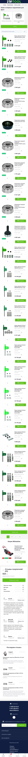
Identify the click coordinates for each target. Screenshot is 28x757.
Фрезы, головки (17, 4)
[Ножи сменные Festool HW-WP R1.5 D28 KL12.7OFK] (7, 371)
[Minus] (4, 51)
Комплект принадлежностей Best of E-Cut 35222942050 (13, 674)
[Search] (4, 1)
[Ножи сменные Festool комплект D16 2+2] (7, 456)
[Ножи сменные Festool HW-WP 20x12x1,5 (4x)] (7, 41)
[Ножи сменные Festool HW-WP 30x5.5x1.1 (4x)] (7, 311)
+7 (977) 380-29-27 (14, 708)
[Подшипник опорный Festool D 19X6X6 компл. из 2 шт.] (7, 168)
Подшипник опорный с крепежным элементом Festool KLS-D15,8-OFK (20, 227)
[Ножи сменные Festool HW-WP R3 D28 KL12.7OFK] (7, 415)
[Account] (26, 1)
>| (19, 536)
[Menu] (1, 1)
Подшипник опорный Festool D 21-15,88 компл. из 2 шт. (20, 185)
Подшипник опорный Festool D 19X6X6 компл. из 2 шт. (20, 164)
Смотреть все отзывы (14, 580)
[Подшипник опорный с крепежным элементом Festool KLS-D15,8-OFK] (7, 231)
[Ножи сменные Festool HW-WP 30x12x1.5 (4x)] (7, 61)
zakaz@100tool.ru (14, 710)
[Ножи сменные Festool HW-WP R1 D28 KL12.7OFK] (7, 350)
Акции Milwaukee (14, 541)
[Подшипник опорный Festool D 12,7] (7, 82)
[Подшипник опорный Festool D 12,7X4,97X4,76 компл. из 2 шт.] (7, 103)
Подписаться (21, 725)
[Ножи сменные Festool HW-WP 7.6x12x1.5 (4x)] (7, 330)
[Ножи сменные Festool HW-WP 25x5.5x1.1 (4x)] (7, 291)
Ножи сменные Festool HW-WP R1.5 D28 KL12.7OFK (20, 368)
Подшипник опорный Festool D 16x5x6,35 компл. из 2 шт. (20, 511)
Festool (4, 4)
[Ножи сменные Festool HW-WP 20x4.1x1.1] (7, 271)
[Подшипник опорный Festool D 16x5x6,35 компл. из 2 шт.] (7, 515)
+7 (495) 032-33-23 (14, 706)
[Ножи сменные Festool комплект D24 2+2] (7, 495)
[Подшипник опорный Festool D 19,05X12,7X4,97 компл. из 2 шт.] (7, 146)
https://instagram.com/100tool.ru (14, 717)
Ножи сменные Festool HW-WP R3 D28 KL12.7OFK (20, 411)
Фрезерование (10, 4)
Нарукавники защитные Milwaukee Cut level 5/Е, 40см (13, 658)
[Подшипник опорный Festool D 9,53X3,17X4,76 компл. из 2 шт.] (7, 209)
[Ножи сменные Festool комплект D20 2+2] (7, 476)
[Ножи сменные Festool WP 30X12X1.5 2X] (7, 437)
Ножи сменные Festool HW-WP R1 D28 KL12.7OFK (20, 346)
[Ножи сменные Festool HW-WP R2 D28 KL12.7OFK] (7, 393)
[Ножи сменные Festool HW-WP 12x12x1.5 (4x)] (7, 252)
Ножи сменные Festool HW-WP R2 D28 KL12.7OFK (20, 390)
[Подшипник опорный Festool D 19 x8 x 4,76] (7, 125)
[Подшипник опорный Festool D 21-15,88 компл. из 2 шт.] (7, 188)
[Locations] (24, 1)
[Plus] (11, 51)
